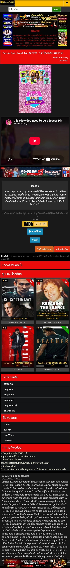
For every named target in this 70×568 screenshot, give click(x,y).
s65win (7, 429)
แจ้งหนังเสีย (62, 249)
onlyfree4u (9, 410)
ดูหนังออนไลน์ (9, 213)
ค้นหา (56, 9)
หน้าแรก (56, 57)
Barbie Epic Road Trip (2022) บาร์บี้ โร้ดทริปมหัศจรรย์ (32, 53)
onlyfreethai (10, 405)
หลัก (36, 240)
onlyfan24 (9, 394)
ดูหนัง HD (5, 259)
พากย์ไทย (36, 231)
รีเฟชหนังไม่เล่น (44, 249)
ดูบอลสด (8, 384)
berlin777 (9, 440)
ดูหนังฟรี (25, 476)
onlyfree (8, 389)
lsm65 (7, 424)
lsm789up (9, 435)
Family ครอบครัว (64, 59)
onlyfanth (9, 400)
